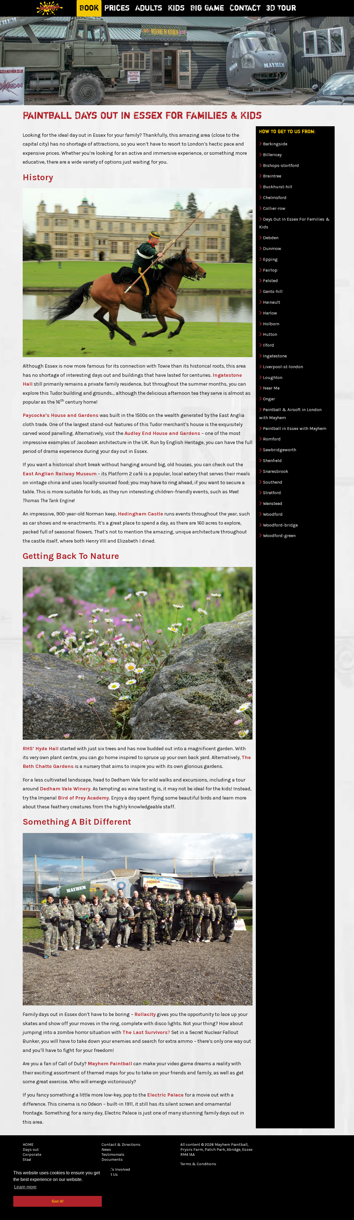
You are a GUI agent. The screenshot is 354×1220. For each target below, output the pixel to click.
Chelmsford (275, 197)
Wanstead (272, 503)
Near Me (271, 388)
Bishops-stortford (281, 165)
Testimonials (112, 1154)
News (106, 1149)
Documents (112, 1159)
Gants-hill (273, 291)
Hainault (271, 302)
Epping (270, 259)
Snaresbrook (275, 471)
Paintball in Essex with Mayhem (294, 428)
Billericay (272, 154)
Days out (31, 1149)
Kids (176, 8)
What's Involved (115, 1169)
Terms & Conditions (198, 1164)
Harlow (270, 313)
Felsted (270, 280)
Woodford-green (279, 535)
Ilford (268, 345)
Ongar (269, 398)
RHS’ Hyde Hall (41, 749)
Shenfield (272, 460)
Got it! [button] (58, 1201)
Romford (272, 439)
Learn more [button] (25, 1187)
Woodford (273, 514)
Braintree (272, 176)
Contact (245, 8)
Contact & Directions (120, 1144)
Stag (27, 1159)
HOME (28, 1144)
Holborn (271, 323)
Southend (272, 482)
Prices (117, 8)
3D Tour (281, 8)
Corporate (32, 1154)
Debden (270, 237)
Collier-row (274, 208)
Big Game (207, 8)
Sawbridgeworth (279, 449)
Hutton (270, 334)
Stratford (272, 492)
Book (89, 8)
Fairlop (270, 270)
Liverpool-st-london (283, 366)
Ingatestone (275, 355)
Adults (148, 8)
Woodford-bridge (280, 525)
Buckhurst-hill (277, 186)
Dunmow (272, 248)
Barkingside (275, 143)
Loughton (272, 377)
